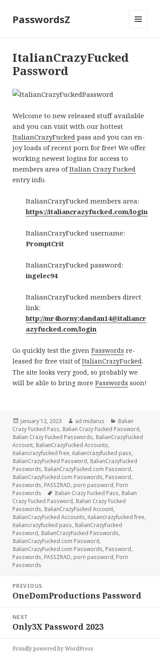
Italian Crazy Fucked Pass (87, 493)
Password (118, 477)
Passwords (107, 350)
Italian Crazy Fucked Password (101, 429)
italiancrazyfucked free (40, 453)
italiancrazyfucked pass (102, 453)
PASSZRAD (57, 485)
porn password (93, 485)
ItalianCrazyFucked (43, 136)
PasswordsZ (41, 19)
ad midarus (89, 421)
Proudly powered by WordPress (52, 648)
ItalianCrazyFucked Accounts (72, 445)
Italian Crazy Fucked (102, 168)
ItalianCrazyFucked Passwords (80, 533)
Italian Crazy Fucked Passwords (52, 437)
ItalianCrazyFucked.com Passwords (57, 477)
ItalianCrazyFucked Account (78, 509)
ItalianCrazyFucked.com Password (87, 469)
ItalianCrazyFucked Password (49, 461)
